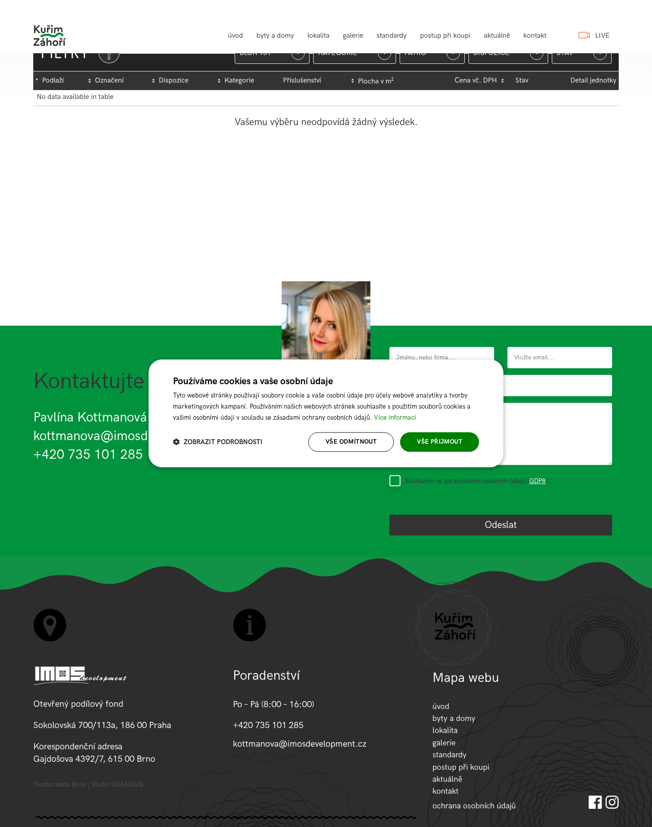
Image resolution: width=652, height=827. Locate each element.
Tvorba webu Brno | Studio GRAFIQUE (88, 784)
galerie (353, 36)
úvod (235, 36)
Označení (109, 80)
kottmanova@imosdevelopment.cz (132, 436)
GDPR (537, 481)
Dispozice (174, 80)
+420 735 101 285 (88, 455)
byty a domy (275, 36)
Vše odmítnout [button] (351, 441)
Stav (521, 80)
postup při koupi (445, 36)
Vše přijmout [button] (439, 441)
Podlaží (53, 80)
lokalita (318, 36)
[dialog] (326, 413)
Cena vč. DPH (476, 80)
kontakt (534, 36)
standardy (392, 36)
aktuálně (497, 36)
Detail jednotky (593, 80)
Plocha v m (376, 81)
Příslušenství (302, 80)
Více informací (395, 417)
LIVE (602, 36)
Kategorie (239, 80)
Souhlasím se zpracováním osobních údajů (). (477, 481)
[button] (218, 442)
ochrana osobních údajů (474, 806)
